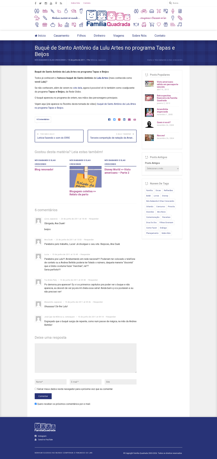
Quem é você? (164, 122)
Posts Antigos (152, 163)
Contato (86, 3)
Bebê (148, 196)
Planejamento (152, 233)
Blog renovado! (44, 169)
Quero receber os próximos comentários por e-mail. (63, 404)
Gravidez (150, 212)
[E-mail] (129, 119)
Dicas (158, 190)
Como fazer (151, 228)
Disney (165, 196)
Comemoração (152, 217)
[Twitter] (114, 119)
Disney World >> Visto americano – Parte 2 (118, 171)
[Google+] (119, 119)
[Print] (135, 119)
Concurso (160, 207)
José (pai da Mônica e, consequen (59, 317)
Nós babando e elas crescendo (50, 60)
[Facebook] (109, 119)
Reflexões (168, 190)
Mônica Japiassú (98, 60)
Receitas (166, 217)
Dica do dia (151, 223)
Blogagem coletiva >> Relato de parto (83, 193)
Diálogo (163, 228)
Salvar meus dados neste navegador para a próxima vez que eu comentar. (75, 389)
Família (149, 190)
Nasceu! (161, 135)
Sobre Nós (75, 3)
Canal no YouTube (45, 440)
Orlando (149, 207)
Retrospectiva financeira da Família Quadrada (167, 98)
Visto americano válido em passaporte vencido (167, 84)
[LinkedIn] (124, 119)
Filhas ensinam (166, 223)
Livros (156, 196)
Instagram (42, 436)
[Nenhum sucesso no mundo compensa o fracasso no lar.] (108, 26)
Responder (94, 219)
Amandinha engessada (162, 110)
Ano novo (161, 212)
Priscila (171, 207)
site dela (77, 87)
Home (149, 60)
